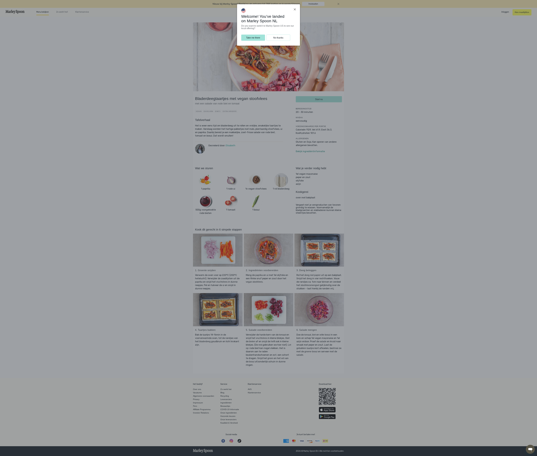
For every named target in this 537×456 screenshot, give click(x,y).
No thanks (278, 38)
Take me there (253, 38)
